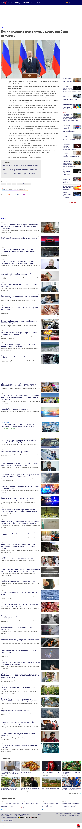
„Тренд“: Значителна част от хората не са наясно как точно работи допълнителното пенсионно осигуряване (19, 226)
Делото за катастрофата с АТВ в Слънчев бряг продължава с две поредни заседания (18, 723)
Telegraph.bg (21, 815)
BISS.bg (28, 814)
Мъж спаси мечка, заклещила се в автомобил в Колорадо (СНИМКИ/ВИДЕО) (18, 441)
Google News (12, 194)
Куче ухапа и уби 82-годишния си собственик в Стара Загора (67, 172)
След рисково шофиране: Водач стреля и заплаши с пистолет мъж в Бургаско (20, 663)
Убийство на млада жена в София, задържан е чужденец (68, 180)
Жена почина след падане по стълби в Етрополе (68, 187)
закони (13, 183)
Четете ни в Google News (8, 820)
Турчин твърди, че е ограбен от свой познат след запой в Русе (19, 285)
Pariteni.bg (3, 815)
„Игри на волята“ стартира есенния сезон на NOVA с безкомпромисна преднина (70, 164)
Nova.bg (15, 815)
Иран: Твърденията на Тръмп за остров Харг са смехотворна (18, 651)
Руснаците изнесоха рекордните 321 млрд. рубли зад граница (19, 308)
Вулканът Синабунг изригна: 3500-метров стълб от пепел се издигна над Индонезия (20, 475)
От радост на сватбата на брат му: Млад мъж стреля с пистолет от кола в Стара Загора (20, 640)
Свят (3, 218)
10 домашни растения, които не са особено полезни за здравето (9, 788)
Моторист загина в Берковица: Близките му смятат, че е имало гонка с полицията (70, 97)
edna (23, 807)
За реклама (61, 813)
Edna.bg (7, 815)
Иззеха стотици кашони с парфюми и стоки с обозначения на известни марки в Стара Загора (19, 510)
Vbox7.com (7, 814)
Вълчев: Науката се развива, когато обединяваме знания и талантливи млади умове (19, 464)
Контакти (74, 813)
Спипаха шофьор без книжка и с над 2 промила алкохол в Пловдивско (19, 322)
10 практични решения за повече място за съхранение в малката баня (10, 773)
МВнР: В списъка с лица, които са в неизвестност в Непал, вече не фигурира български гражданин (20, 522)
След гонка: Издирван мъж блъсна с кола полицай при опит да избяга (20, 487)
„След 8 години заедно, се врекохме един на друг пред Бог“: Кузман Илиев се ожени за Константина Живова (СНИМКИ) (20, 675)
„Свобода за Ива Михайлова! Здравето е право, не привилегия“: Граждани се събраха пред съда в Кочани (71, 117)
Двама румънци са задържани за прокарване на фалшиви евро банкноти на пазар (19, 274)
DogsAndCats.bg (17, 814)
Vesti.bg (11, 815)
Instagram (26, 194)
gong (65, 809)
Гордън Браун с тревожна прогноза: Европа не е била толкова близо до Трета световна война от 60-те (72, 138)
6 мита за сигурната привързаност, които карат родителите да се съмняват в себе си (71, 155)
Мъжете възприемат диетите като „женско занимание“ (17, 628)
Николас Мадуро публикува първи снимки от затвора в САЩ (18, 734)
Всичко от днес (72, 202)
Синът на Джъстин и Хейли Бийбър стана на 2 (30, 804)
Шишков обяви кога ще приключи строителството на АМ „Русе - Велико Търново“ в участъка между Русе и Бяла (20, 397)
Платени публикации (67, 813)
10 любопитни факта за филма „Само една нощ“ (71, 773)
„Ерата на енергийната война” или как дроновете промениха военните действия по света (10, 805)
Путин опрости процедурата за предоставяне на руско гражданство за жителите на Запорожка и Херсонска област (20, 174)
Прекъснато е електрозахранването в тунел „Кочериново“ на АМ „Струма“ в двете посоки (18, 250)
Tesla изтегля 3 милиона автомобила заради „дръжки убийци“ (69, 147)
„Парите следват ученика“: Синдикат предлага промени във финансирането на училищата (18, 385)
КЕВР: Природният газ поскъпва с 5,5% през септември (68, 195)
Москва (19, 183)
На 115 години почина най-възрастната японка (18, 558)
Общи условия (14, 825)
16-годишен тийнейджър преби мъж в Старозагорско (15, 617)
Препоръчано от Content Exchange (74, 793)
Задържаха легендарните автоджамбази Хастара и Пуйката (20, 357)
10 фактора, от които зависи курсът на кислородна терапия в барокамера (71, 788)
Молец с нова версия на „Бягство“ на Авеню (30, 788)
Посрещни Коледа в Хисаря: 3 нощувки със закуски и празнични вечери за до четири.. (18, 425)
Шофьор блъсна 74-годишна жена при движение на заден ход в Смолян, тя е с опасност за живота (20, 570)
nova (3, 809)
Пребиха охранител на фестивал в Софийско (18, 581)
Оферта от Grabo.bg (4, 422)
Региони (26, 3)
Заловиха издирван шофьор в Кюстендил (16, 452)
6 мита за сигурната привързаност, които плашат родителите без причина (19, 297)
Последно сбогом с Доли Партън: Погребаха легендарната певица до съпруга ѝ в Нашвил (18, 262)
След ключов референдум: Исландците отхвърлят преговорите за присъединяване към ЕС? (70, 128)
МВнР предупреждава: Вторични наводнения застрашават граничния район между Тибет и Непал (18, 546)
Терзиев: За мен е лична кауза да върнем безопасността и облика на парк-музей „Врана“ (19, 700)
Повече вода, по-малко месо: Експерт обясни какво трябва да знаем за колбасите (20, 605)
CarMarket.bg (23, 814)
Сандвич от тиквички (26, 772)
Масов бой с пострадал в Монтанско (14, 409)
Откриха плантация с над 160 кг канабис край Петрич (18, 688)
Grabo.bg (39, 814)
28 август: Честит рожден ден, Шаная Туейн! (51, 773)
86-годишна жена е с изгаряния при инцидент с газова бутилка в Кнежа (19, 333)
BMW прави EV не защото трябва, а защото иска (19, 238)
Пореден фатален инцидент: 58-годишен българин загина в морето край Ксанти (20, 345)
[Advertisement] (30, 206)
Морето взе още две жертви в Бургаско (15, 711)
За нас (57, 813)
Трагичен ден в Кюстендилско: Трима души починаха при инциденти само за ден (17, 499)
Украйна (3, 183)
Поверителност (63, 815)
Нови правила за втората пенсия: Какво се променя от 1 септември (68, 81)
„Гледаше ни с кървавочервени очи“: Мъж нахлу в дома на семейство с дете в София (72, 89)
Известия (78, 815)
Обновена (64, 112)
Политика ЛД (71, 815)
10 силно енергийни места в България (51, 788)
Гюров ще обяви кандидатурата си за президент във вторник (19, 746)
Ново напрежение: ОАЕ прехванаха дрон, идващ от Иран (20, 593)
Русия (9, 183)
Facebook (20, 194)
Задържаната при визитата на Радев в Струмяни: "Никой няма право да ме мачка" (50, 805)
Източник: (3, 181)
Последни (17, 3)
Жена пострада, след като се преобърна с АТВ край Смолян (20, 534)
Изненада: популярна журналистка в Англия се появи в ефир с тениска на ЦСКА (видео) (71, 805)
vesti (44, 809)
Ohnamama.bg (34, 814)
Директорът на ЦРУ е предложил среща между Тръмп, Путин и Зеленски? (70, 107)
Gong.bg (11, 814)
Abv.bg (2, 814)
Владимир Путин (26, 183)
